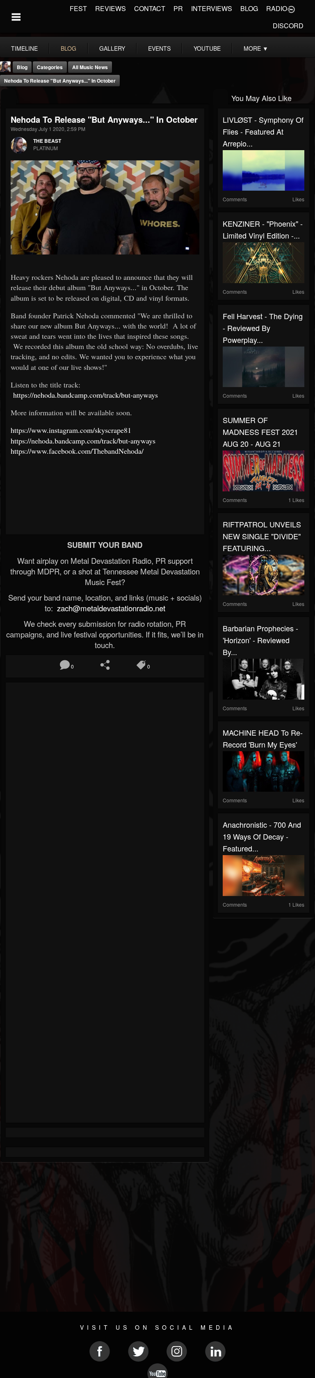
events (159, 48)
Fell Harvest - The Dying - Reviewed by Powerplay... (263, 328)
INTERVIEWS (211, 8)
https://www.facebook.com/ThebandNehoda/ (77, 451)
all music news (90, 67)
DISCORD (288, 25)
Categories (50, 67)
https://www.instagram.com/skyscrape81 (71, 430)
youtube (207, 48)
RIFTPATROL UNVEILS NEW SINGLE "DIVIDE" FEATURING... (262, 536)
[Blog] (8, 97)
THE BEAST (47, 140)
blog (68, 48)
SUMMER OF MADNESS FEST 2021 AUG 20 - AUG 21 (260, 431)
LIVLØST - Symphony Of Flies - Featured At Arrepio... (263, 131)
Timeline (24, 48)
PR (178, 8)
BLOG (249, 8)
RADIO (276, 8)
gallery (112, 48)
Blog (22, 67)
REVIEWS (110, 8)
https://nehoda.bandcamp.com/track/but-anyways (85, 395)
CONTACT (149, 8)
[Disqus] (105, 796)
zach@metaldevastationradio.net (110, 608)
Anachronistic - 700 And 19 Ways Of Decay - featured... (262, 836)
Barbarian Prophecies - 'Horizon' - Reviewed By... (260, 640)
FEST (78, 8)
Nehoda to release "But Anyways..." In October (60, 80)
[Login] (291, 8)
